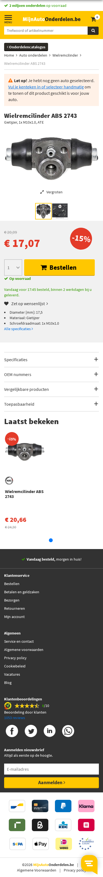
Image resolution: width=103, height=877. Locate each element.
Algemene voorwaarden (23, 649)
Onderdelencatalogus (26, 46)
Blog (8, 682)
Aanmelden (50, 782)
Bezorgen (12, 600)
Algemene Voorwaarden (36, 870)
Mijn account (14, 616)
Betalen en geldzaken (21, 591)
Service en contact (19, 641)
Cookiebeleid (15, 666)
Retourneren (14, 608)
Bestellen (62, 267)
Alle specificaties (18, 328)
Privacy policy (15, 657)
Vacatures (12, 674)
